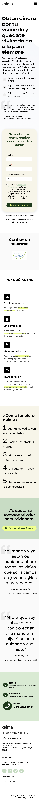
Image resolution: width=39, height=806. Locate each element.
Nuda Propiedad (9, 781)
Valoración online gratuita (21, 528)
